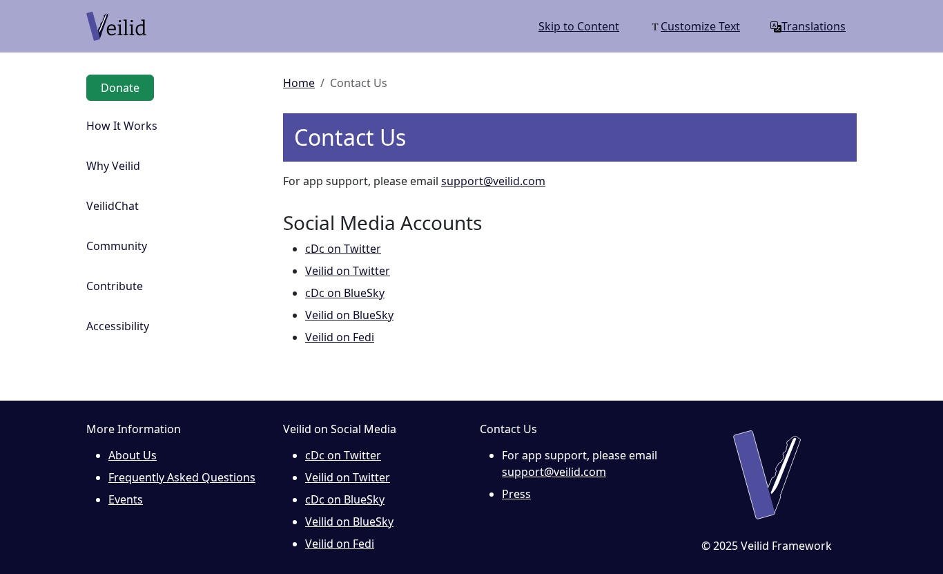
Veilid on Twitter (347, 270)
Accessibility (117, 326)
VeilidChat (112, 205)
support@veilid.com (493, 181)
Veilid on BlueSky (349, 315)
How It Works (121, 125)
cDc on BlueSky (345, 292)
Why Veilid (113, 165)
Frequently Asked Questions (181, 477)
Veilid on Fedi (339, 337)
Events (125, 499)
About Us (132, 455)
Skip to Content (578, 26)
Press (516, 493)
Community (116, 245)
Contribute (114, 286)
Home (299, 82)
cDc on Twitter (343, 248)
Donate (120, 87)
